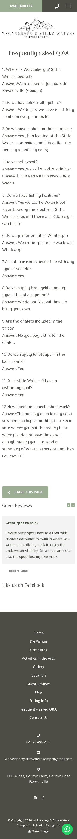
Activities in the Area (38, 658)
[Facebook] (43, 798)
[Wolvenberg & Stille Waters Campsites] (38, 27)
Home (39, 633)
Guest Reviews (38, 683)
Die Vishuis (38, 641)
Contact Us (38, 717)
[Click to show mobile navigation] (70, 6)
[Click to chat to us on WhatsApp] (67, 829)
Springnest (52, 825)
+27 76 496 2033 (39, 742)
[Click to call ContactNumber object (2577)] (57, 6)
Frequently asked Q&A (38, 709)
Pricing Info (38, 700)
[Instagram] (35, 798)
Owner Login (40, 831)
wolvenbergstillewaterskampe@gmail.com (38, 758)
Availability (21, 6)
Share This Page (28, 492)
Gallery (38, 666)
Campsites (38, 649)
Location (38, 675)
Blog (38, 692)
